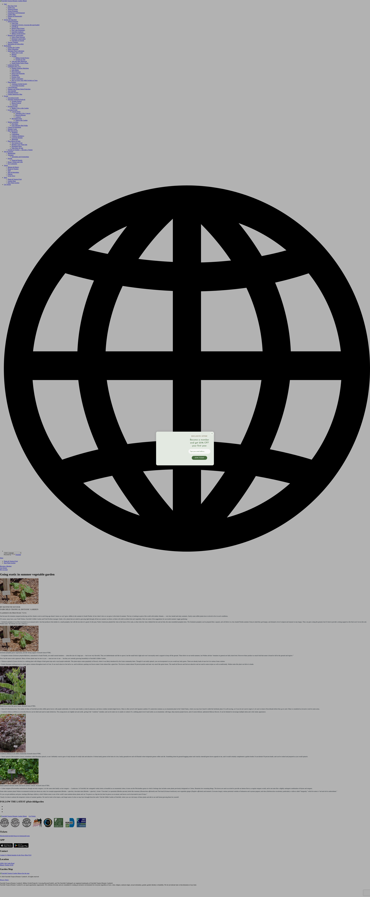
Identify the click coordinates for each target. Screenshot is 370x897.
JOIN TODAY (199, 458)
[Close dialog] (212, 431)
